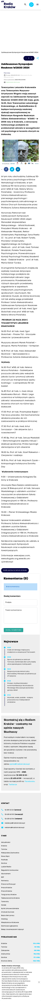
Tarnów (4, 849)
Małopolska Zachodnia (10, 853)
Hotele (3, 905)
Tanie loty (5, 901)
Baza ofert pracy (7, 915)
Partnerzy (5, 881)
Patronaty (7, 73)
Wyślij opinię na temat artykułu (15, 570)
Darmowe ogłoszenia (9, 926)
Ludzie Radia (6, 867)
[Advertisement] (20, 31)
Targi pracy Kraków (9, 895)
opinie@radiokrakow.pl (20, 764)
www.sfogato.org (9, 559)
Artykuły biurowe (7, 912)
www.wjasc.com (22, 556)
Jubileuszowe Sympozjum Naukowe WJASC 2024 (19, 52)
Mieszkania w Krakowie (10, 922)
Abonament (5, 874)
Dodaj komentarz (14, 630)
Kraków (4, 846)
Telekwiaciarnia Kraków (10, 898)
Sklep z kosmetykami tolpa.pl (12, 929)
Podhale (4, 860)
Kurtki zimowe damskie (10, 908)
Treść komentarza (13, 610)
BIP (2, 877)
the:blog (4, 919)
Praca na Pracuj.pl (8, 884)
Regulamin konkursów (9, 870)
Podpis (8, 602)
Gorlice (4, 863)
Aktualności (5, 842)
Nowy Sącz (5, 856)
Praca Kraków (6, 888)
